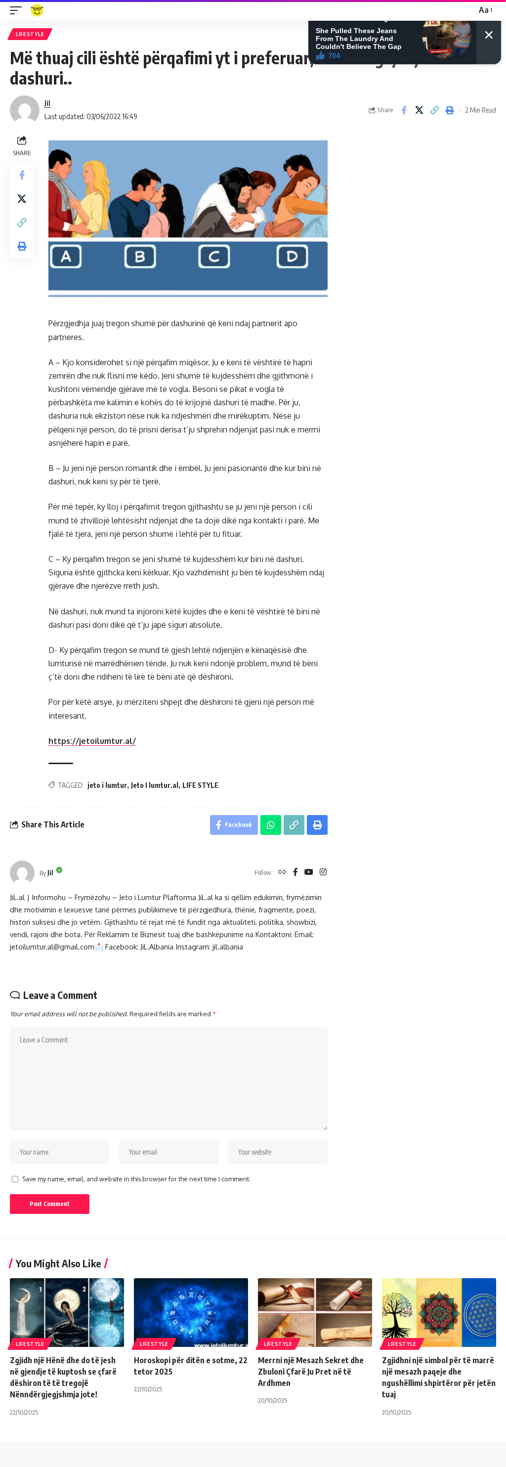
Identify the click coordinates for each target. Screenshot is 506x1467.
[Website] (282, 872)
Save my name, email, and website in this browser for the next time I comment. (136, 1179)
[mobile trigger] (18, 10)
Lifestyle (30, 34)
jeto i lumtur (107, 785)
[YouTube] (308, 872)
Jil (47, 102)
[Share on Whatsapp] (270, 825)
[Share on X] (419, 110)
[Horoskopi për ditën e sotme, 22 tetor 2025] (191, 1312)
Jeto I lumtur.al (154, 785)
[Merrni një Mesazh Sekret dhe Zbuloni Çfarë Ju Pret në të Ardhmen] (315, 1312)
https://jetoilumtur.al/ (92, 741)
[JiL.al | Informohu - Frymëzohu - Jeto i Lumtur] (37, 10)
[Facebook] (295, 872)
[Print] (450, 110)
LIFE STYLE (200, 785)
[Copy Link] (434, 110)
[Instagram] (323, 872)
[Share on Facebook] (404, 110)
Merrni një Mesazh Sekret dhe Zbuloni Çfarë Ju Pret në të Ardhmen (311, 1371)
